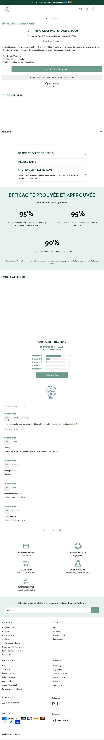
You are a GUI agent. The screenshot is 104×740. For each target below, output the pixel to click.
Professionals (58, 639)
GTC (3, 665)
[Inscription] (95, 610)
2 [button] (48, 530)
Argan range (58, 669)
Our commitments (8, 635)
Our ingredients (8, 627)
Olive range (57, 665)
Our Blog (5, 631)
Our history (6, 639)
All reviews (57, 631)
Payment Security (8, 673)
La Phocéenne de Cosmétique (13, 650)
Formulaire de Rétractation (12, 689)
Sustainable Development (11, 646)
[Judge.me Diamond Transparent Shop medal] (51, 391)
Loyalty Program (59, 635)
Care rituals (57, 685)
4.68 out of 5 (59, 346)
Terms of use (7, 669)
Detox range (57, 681)
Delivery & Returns (9, 677)
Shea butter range (60, 673)
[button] (49, 41)
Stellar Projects (17, 734)
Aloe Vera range (59, 677)
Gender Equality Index (10, 685)
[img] (10, 413)
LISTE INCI (6, 131)
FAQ (54, 627)
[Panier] (93, 9)
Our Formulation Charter (11, 643)
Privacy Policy (7, 681)
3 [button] (53, 530)
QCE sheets (6, 654)
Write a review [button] (52, 375)
